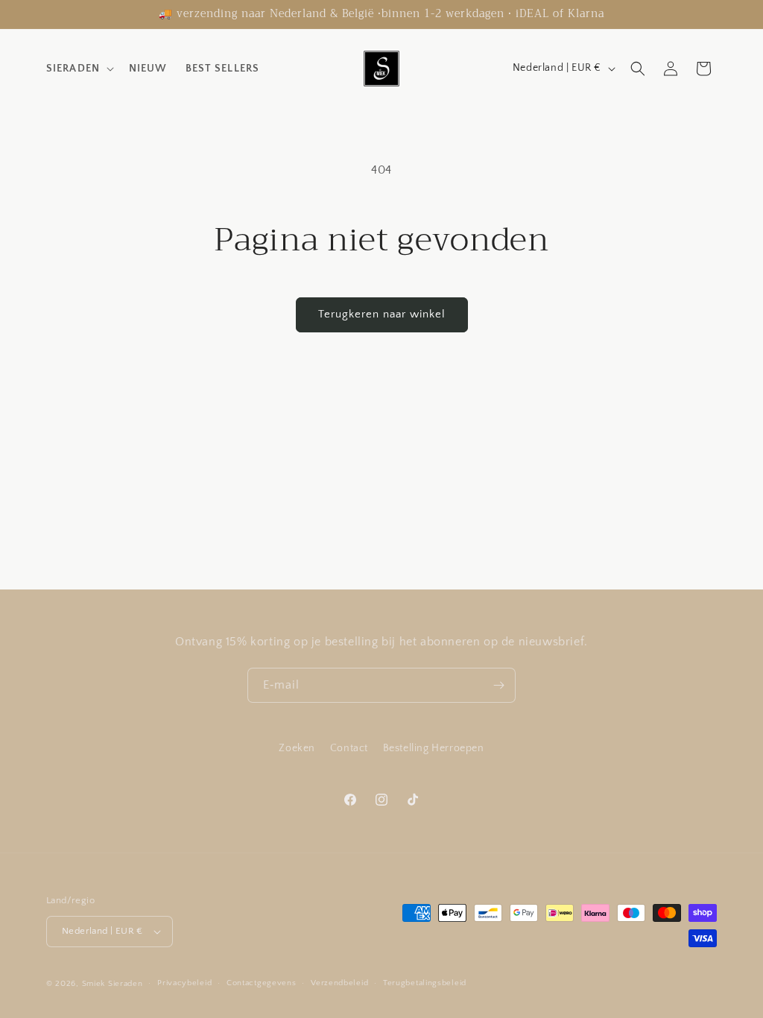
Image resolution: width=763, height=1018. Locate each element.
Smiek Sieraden (112, 983)
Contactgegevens (262, 983)
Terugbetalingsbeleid (424, 983)
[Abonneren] (498, 685)
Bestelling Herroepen (433, 748)
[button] (78, 68)
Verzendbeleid (339, 983)
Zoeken (297, 748)
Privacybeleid (184, 983)
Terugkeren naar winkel (382, 314)
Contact (349, 748)
